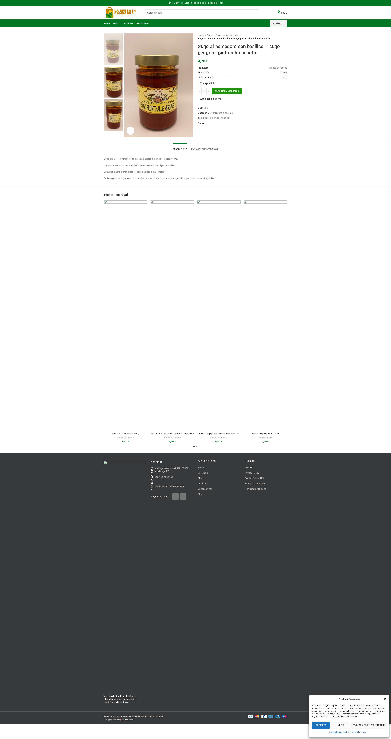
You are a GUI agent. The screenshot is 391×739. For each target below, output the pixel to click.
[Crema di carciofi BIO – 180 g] (125, 315)
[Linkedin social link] (214, 123)
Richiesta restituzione (255, 489)
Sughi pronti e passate (227, 35)
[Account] (266, 13)
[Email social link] (210, 123)
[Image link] (125, 576)
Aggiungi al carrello (227, 91)
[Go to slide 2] (197, 446)
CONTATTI (278, 23)
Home (201, 35)
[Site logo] (121, 12)
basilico (207, 117)
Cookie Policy (335, 732)
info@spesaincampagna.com (169, 486)
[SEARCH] (255, 12)
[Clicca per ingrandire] (130, 131)
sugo (226, 117)
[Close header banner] (387, 3)
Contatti (248, 467)
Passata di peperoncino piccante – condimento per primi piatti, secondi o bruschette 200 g (172, 435)
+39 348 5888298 (164, 477)
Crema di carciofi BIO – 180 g (125, 433)
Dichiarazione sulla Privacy (355, 732)
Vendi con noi (205, 489)
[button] (384, 699)
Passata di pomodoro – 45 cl (265, 433)
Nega (341, 725)
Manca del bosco (172, 437)
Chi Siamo (203, 473)
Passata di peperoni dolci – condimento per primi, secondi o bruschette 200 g (219, 435)
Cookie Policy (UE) (254, 478)
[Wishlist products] (272, 13)
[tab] (180, 148)
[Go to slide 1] (194, 446)
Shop (209, 35)
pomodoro (217, 117)
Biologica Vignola (125, 437)
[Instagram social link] (183, 496)
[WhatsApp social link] (218, 123)
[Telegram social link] (222, 123)
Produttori (203, 483)
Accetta (321, 725)
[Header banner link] (195, 3)
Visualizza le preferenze (369, 725)
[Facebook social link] (207, 123)
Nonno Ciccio (265, 437)
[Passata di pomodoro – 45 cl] (265, 315)
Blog (200, 494)
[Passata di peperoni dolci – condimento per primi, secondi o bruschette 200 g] (219, 315)
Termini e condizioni (255, 483)
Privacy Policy (252, 473)
